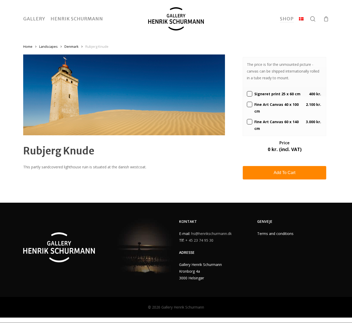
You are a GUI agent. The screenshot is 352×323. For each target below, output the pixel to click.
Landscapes (48, 46)
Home (27, 46)
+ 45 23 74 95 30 (199, 240)
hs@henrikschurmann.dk (211, 233)
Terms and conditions (275, 233)
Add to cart (284, 172)
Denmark (71, 46)
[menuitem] (301, 18)
